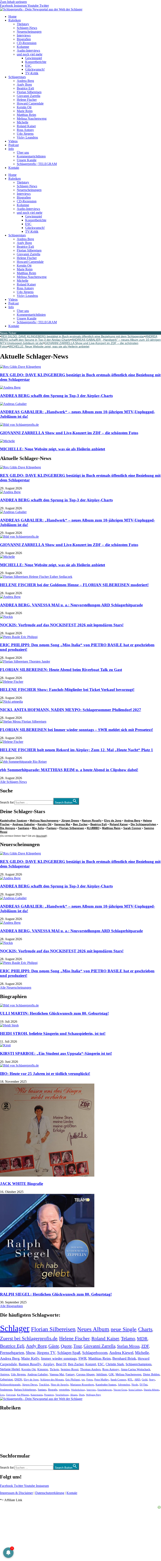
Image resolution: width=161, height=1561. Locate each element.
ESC (28, 65)
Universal (10, 1394)
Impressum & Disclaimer (16, 1493)
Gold (144, 1379)
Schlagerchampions (138, 1364)
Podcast (13, 145)
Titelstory (23, 24)
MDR (142, 1338)
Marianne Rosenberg (82, 1384)
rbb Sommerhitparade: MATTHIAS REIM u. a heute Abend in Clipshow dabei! (69, 770)
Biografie (52, 1389)
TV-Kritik (31, 73)
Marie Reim (24, 111)
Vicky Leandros (27, 137)
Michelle (22, 122)
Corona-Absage (85, 1374)
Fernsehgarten (12, 1352)
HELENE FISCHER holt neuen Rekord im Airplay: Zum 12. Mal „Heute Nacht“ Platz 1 (76, 750)
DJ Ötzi (143, 1384)
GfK (111, 1374)
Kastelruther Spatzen (13, 820)
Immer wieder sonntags (59, 1358)
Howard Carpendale (30, 103)
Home (12, 16)
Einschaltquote (104, 1389)
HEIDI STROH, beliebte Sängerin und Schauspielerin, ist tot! (52, 1033)
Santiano (23, 828)
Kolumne (23, 46)
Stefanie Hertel (10, 1369)
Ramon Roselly (91, 820)
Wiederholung (78, 1389)
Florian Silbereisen (29, 92)
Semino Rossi (69, 1369)
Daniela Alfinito (151, 1389)
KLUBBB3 (93, 828)
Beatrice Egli (25, 88)
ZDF (145, 1346)
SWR (82, 1358)
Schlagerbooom (95, 1352)
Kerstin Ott (24, 107)
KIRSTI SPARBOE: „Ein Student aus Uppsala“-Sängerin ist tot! (56, 1053)
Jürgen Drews (70, 820)
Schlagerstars (17, 77)
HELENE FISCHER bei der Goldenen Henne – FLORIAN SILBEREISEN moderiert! (74, 585)
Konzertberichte (35, 62)
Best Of (61, 1364)
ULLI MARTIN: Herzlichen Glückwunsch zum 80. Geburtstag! (54, 1013)
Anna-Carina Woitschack (135, 1369)
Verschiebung (62, 1394)
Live (2, 1394)
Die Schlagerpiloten (143, 824)
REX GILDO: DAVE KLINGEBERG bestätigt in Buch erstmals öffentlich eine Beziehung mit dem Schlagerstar (72, 336)
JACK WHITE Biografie (21, 1183)
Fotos (89, 1379)
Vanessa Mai (62, 824)
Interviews (24, 35)
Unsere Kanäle (26, 160)
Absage (73, 1395)
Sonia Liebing (135, 1389)
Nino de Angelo (60, 1384)
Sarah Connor (132, 828)
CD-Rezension (26, 43)
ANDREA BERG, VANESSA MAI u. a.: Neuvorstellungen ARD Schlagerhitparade (71, 605)
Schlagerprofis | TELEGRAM (37, 164)
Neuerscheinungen (29, 31)
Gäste (53, 1346)
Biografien (24, 39)
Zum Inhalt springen (13, 2)
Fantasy (52, 828)
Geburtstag (6, 1379)
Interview (91, 1389)
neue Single (123, 1329)
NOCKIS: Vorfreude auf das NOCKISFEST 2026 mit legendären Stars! (61, 625)
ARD (137, 1379)
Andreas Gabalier (23, 824)
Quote (66, 1346)
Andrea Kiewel (121, 1352)
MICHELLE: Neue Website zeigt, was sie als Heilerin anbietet (49, 346)
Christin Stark (115, 1364)
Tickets (54, 1369)
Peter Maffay (101, 1379)
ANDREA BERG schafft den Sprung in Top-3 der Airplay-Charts (56, 395)
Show (30, 1352)
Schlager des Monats (52, 1379)
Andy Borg (24, 84)
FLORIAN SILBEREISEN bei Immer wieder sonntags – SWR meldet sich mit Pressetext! (76, 729)
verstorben (64, 1389)
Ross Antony (25, 130)
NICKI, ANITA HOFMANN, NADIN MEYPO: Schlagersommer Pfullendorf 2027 (70, 710)
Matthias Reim (26, 115)
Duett (81, 1395)
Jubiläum (101, 1374)
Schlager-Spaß (68, 1352)
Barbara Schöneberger (25, 1389)
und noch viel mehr (29, 54)
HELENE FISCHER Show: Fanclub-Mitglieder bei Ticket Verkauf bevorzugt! (67, 689)
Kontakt (13, 167)
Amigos (4, 1374)
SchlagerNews (9, 1420)
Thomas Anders (90, 1369)
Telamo (128, 1338)
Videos (13, 141)
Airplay (48, 1364)
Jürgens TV (46, 1352)
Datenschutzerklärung (49, 1493)
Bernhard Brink (124, 1358)
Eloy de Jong (112, 820)
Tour (77, 1346)
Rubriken (14, 20)
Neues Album (93, 1329)
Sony (152, 1379)
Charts (145, 1329)
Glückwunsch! (35, 69)
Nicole (134, 1384)
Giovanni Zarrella (28, 96)
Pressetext (49, 1394)
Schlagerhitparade (10, 1384)
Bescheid (41, 836)
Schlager (14, 1328)
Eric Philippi (72, 1379)
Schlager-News (27, 28)
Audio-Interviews (28, 50)
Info (11, 149)
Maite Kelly (30, 1358)
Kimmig (42, 1369)
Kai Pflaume (23, 1394)
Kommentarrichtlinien (31, 156)
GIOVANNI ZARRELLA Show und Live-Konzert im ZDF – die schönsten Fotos (69, 433)
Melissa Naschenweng (32, 118)
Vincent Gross (120, 1389)
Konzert (90, 1364)
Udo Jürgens (25, 133)
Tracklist (44, 1384)
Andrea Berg (25, 81)
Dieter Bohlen (151, 1374)
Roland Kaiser (26, 126)
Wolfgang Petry (93, 1395)
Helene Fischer (27, 99)
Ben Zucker (80, 824)
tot (83, 1379)
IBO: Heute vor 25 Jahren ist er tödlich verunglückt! (45, 1073)
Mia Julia (38, 828)
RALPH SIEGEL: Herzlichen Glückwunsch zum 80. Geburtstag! (56, 1294)
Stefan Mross (128, 1346)
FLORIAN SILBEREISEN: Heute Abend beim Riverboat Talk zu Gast (61, 669)
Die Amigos (7, 828)
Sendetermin (6, 1389)
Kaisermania (37, 1394)
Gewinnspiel (33, 58)
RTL (130, 1379)
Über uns (23, 152)
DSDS (18, 1379)
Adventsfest (124, 1384)
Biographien (8, 1432)
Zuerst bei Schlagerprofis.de (28, 1338)
